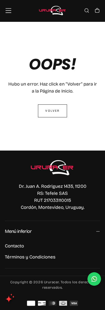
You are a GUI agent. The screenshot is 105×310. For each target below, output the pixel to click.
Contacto (14, 246)
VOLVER (52, 111)
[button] (8, 10)
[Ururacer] (52, 168)
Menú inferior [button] (18, 231)
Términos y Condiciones (30, 257)
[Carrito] (97, 11)
